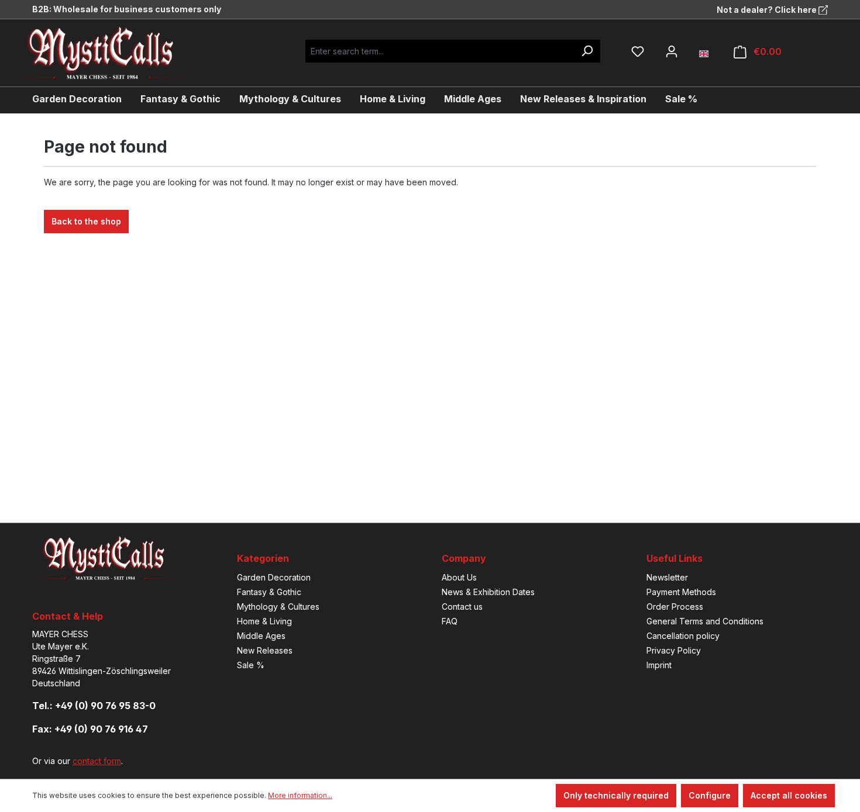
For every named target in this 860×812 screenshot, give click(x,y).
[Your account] (672, 51)
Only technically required (616, 795)
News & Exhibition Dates (488, 592)
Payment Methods (681, 592)
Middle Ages (261, 636)
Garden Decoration (274, 577)
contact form (97, 761)
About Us (459, 577)
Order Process (674, 606)
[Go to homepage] (111, 53)
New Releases (265, 650)
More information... (300, 795)
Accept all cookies (789, 795)
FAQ (449, 621)
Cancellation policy (683, 636)
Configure (710, 795)
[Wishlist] (638, 51)
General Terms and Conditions (704, 621)
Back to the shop (86, 221)
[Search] (586, 51)
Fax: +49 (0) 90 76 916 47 (90, 729)
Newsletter (667, 577)
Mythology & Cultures (278, 606)
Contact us (462, 606)
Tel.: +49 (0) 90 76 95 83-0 (94, 705)
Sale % (250, 665)
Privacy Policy (673, 650)
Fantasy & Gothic (269, 592)
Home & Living (264, 621)
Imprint (659, 665)
